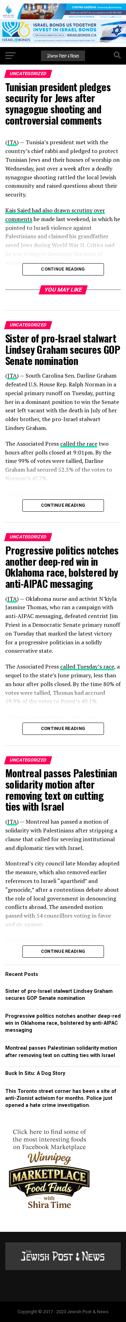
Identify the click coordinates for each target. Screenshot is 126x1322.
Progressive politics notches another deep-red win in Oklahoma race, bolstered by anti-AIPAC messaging (63, 1023)
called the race (78, 443)
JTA (12, 142)
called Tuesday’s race (87, 666)
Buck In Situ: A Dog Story (35, 1073)
